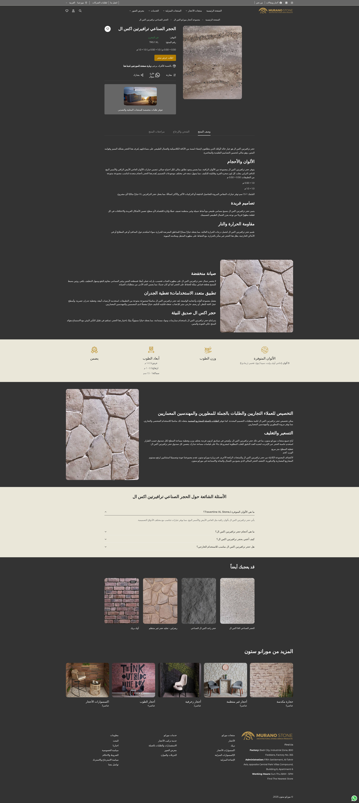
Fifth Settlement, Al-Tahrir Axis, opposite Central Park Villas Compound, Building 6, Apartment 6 (268, 764)
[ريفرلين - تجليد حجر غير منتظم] (160, 601)
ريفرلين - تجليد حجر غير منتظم (163, 628)
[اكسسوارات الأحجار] (87, 680)
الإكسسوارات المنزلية (225, 755)
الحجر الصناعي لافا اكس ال (242, 628)
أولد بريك (135, 628)
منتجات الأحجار (195, 10)
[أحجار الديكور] (179, 680)
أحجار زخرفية (193, 701)
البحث (115, 740)
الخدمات (155, 10)
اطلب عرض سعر (165, 57)
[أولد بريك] (121, 601)
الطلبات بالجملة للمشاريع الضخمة (203, 421)
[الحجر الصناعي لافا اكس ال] (237, 601)
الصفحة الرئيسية (214, 10)
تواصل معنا (113, 764)
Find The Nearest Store (280, 778)
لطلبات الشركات (99, 2)
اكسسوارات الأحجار (97, 701)
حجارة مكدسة (285, 701)
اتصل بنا (113, 2)
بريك (233, 745)
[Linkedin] (286, 3)
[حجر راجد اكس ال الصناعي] (199, 601)
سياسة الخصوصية (110, 750)
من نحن (259, 2)
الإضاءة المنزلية (227, 759)
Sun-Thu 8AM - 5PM (272, 774)
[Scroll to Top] (5, 788)
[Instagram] (292, 3)
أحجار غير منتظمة (237, 701)
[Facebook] (281, 3)
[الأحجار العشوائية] (225, 680)
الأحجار (231, 740)
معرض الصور (138, 10)
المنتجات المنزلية (173, 10)
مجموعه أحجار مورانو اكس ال (187, 19)
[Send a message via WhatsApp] (354, 798)
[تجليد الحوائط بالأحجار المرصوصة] (271, 680)
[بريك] (133, 680)
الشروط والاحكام (110, 755)
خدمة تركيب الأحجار (167, 740)
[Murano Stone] (275, 11)
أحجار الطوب (147, 701)
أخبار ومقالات (272, 2)
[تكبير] (189, 32)
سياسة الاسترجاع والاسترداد (105, 759)
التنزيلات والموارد (169, 755)
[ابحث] (80, 11)
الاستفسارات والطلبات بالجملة (163, 745)
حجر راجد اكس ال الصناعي (203, 628)
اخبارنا (115, 745)
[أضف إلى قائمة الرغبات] (107, 29)
